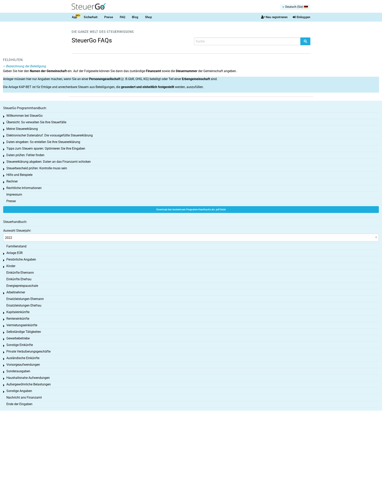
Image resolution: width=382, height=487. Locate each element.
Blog (135, 17)
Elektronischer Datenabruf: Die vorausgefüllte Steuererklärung (49, 135)
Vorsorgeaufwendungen (23, 364)
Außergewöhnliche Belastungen (28, 384)
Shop (148, 17)
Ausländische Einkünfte (22, 358)
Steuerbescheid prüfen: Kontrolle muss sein (36, 168)
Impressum (14, 194)
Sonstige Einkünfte (19, 345)
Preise (108, 17)
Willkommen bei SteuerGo (24, 116)
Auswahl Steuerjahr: (17, 230)
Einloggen (303, 17)
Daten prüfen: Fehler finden (25, 155)
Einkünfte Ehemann (20, 272)
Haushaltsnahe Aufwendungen (28, 378)
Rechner (12, 181)
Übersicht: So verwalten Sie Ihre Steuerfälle (36, 122)
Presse (11, 201)
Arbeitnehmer (15, 292)
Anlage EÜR (14, 253)
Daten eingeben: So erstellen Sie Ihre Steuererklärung (43, 142)
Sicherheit (90, 17)
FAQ (122, 17)
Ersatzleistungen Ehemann (25, 299)
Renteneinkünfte (17, 318)
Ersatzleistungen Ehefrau (23, 305)
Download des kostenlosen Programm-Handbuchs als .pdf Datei (191, 209)
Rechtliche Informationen (24, 188)
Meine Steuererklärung (22, 129)
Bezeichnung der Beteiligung (26, 66)
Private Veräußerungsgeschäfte (28, 351)
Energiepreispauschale (22, 286)
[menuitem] (295, 7)
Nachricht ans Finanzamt (24, 397)
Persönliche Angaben (21, 259)
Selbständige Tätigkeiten (23, 332)
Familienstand (16, 246)
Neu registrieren (276, 17)
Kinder (10, 266)
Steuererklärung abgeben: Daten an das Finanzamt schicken (48, 162)
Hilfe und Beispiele (19, 175)
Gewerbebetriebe (18, 338)
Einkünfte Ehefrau (18, 279)
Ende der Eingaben (19, 404)
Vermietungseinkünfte (21, 325)
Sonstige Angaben (19, 391)
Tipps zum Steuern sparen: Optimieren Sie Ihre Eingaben (45, 148)
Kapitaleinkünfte (17, 312)
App (74, 17)
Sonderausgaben (18, 371)
